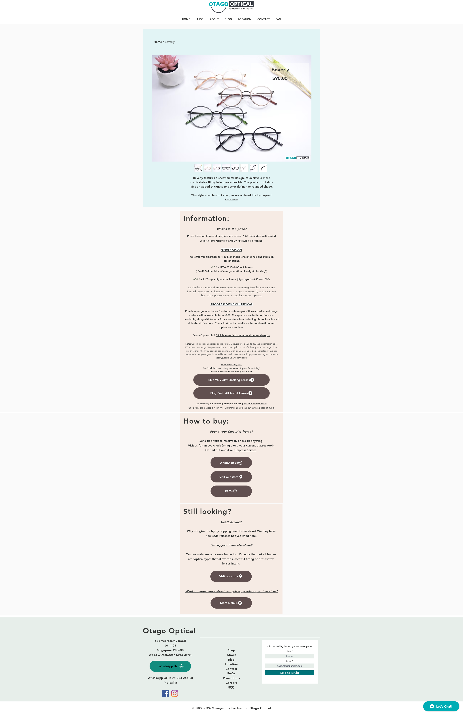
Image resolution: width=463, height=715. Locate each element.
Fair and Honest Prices (255, 403)
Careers (231, 682)
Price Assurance (227, 407)
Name (289, 651)
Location (231, 664)
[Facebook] (165, 693)
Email (288, 661)
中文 (231, 687)
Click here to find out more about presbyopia (243, 335)
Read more (231, 199)
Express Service (245, 450)
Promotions (231, 678)
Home (158, 42)
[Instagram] (174, 693)
